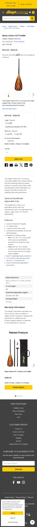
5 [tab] (21, 396)
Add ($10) (10, 141)
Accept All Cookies (13, 522)
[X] (21, 165)
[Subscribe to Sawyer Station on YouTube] (18, 482)
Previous (4, 94)
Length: (10, 120)
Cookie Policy (9, 497)
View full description (9, 109)
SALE (18, 417)
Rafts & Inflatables (18, 411)
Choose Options (18, 387)
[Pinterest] (31, 165)
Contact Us (18, 429)
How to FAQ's (26, 4)
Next (33, 94)
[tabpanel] (18, 365)
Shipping (18, 438)
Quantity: (7, 149)
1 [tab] (15, 396)
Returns (18, 441)
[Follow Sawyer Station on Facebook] (13, 482)
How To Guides (18, 435)
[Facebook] (6, 165)
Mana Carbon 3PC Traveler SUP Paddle (18, 371)
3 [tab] (18, 396)
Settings (13, 513)
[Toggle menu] (3, 12)
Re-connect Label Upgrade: (12, 138)
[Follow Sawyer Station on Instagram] (23, 482)
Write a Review (19, 42)
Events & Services (18, 432)
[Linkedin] (26, 165)
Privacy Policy (21, 497)
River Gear (18, 414)
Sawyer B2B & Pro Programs (18, 444)
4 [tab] (20, 396)
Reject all (12, 518)
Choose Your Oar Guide (11, 4)
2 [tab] (17, 396)
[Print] (16, 165)
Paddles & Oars (18, 408)
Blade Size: (11, 131)
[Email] (11, 165)
